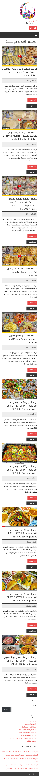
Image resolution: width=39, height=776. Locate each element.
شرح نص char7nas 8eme (27, 733)
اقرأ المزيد (33, 100)
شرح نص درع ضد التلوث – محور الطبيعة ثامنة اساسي (20, 751)
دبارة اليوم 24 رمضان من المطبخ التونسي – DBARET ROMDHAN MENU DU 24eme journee (20, 661)
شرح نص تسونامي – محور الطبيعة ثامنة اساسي (21, 755)
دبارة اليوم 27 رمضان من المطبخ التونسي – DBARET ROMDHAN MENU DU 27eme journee (21, 470)
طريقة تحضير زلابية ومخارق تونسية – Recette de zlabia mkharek (22, 339)
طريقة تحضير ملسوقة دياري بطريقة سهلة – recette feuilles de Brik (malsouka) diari (20, 136)
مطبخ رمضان (32, 106)
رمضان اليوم (33, 21)
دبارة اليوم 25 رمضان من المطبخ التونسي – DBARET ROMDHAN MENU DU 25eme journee (21, 597)
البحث (35, 705)
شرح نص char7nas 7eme (27, 730)
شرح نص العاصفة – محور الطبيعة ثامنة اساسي (22, 768)
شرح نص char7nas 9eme (27, 735)
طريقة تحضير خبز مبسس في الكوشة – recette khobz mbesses (22, 272)
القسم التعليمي (30, 724)
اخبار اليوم (32, 721)
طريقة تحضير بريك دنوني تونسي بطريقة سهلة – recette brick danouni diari (19, 72)
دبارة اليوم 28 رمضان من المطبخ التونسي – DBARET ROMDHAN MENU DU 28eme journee (21, 406)
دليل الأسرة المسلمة (29, 727)
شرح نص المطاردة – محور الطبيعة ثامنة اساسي (22, 765)
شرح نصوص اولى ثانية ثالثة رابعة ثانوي (22, 738)
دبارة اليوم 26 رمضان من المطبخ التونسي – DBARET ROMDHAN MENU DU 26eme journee (21, 533)
